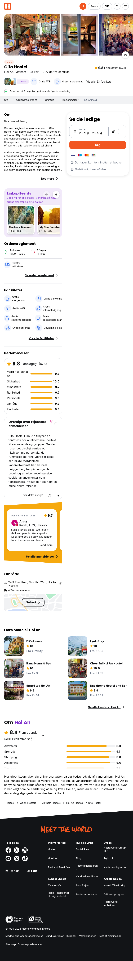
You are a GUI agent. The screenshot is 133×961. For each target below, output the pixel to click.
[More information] (56, 424)
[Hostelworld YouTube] (8, 858)
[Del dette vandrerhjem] (125, 54)
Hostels (52, 849)
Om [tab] (6, 99)
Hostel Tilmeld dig (114, 885)
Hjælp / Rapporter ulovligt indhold (58, 894)
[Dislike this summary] (58, 495)
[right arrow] (56, 194)
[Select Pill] (82, 6)
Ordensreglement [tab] (26, 99)
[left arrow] (46, 194)
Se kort (34, 72)
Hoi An (9, 72)
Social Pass (82, 849)
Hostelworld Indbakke (111, 903)
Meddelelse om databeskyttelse (24, 935)
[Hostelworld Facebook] (8, 850)
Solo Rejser (82, 885)
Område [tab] (49, 99)
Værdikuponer (87, 935)
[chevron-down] (43, 735)
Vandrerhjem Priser (87, 876)
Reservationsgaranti (87, 867)
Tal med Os (54, 885)
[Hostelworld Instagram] (25, 850)
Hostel (9, 62)
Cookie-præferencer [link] (30, 944)
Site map (11, 944)
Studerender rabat (86, 894)
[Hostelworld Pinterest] (16, 858)
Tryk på (108, 858)
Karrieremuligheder (115, 867)
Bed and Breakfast (59, 867)
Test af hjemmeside (110, 935)
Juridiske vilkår (55, 935)
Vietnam (20, 72)
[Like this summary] (49, 495)
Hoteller (52, 858)
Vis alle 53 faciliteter (99, 81)
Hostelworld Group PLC (115, 849)
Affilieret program (114, 894)
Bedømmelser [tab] (70, 99)
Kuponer (71, 935)
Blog (78, 858)
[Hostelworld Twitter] (16, 850)
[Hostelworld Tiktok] (25, 858)
